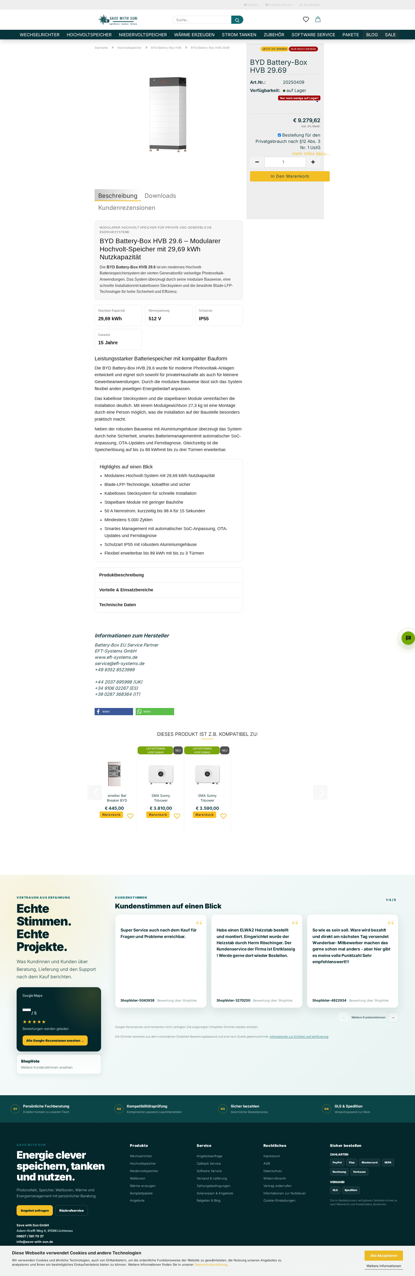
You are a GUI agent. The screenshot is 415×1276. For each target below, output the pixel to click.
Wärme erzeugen (194, 34)
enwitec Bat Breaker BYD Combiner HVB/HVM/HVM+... (117, 797)
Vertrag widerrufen (277, 1186)
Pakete (350, 34)
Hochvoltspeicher (89, 34)
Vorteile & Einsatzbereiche (126, 589)
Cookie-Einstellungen (279, 1200)
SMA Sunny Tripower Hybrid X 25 (207, 797)
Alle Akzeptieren (383, 1255)
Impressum (271, 1156)
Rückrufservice (71, 1210)
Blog (372, 34)
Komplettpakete (141, 1193)
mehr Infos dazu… (311, 153)
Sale (390, 34)
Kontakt (252, 4)
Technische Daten (117, 604)
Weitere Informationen (383, 1266)
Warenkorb (111, 814)
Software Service (313, 34)
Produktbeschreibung (121, 575)
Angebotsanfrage (209, 1156)
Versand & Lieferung (212, 1178)
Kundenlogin (311, 4)
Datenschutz (272, 1171)
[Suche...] (237, 20)
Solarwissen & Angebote (215, 1193)
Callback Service (280, 4)
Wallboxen (137, 1178)
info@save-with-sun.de (35, 1242)
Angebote (137, 1200)
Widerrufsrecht (274, 1178)
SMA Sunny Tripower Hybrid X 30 (161, 797)
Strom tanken (239, 34)
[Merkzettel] (306, 20)
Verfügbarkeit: (263, 90)
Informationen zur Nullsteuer (284, 1193)
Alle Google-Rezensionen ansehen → (55, 1040)
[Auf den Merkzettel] (130, 816)
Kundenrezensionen (126, 207)
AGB (266, 1163)
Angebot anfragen (35, 1210)
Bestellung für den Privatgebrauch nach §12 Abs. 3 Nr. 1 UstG (288, 141)
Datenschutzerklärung (211, 1264)
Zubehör (274, 34)
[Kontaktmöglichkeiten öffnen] (408, 638)
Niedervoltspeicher (143, 34)
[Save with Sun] (118, 20)
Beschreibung (117, 195)
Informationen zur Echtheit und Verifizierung (299, 1036)
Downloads (160, 195)
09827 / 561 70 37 (30, 1236)
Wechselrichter (40, 34)
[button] (318, 20)
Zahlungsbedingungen (213, 1186)
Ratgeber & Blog (208, 1200)
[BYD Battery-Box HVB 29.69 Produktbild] (169, 113)
